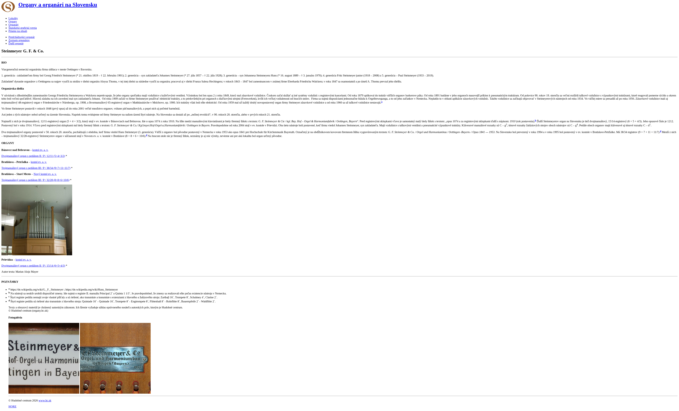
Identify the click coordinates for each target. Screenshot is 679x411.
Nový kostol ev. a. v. (45, 174)
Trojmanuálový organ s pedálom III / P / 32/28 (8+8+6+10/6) (35, 180)
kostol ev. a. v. (40, 149)
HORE (12, 406)
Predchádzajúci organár (21, 37)
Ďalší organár (16, 43)
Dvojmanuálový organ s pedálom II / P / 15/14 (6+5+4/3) (33, 265)
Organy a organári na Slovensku (57, 4)
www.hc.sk (45, 400)
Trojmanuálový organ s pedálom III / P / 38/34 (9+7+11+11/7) (35, 167)
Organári (13, 24)
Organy (12, 21)
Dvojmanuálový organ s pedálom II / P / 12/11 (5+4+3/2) (33, 155)
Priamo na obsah (17, 31)
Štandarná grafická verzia (22, 27)
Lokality (13, 18)
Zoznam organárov (19, 40)
